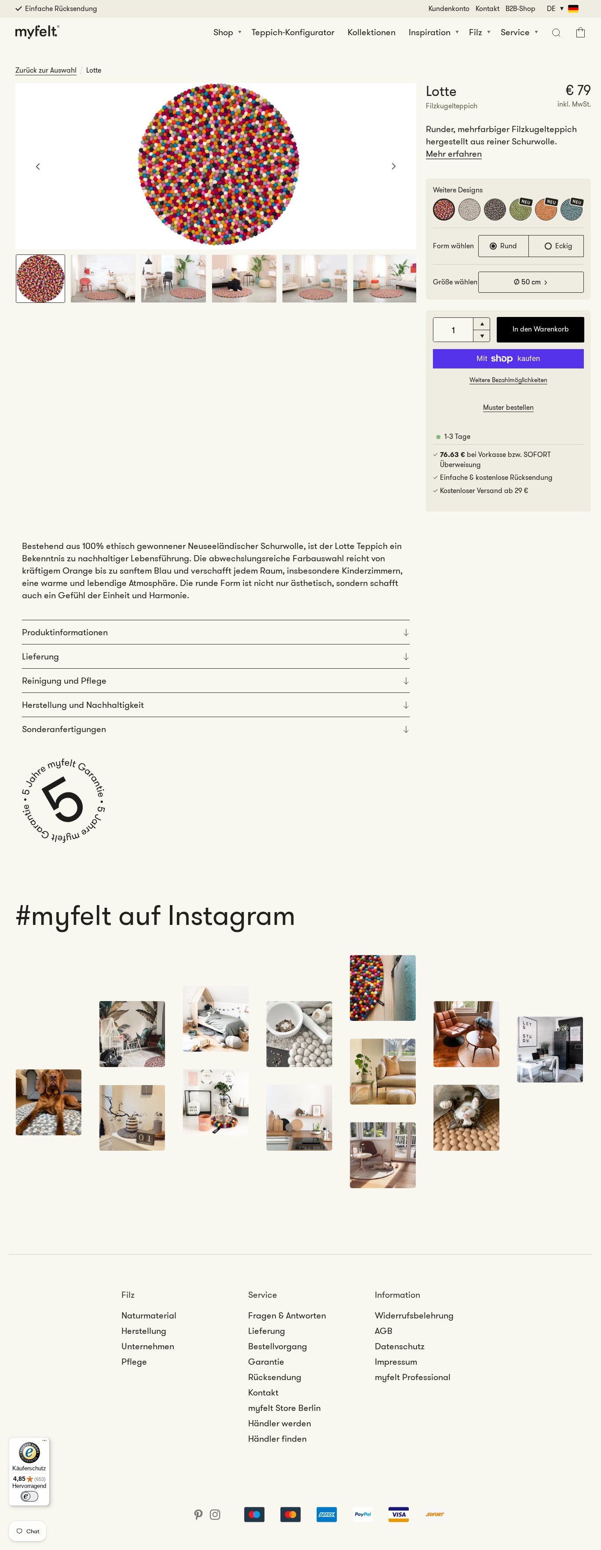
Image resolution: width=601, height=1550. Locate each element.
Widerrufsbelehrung (414, 1315)
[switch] (29, 1496)
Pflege (134, 1361)
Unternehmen (147, 1346)
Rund (508, 246)
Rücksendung (274, 1377)
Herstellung (143, 1330)
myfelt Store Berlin (284, 1408)
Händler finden (277, 1438)
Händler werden (279, 1423)
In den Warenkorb (541, 329)
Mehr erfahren (454, 153)
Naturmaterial (148, 1315)
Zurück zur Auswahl (46, 70)
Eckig (563, 246)
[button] (555, 32)
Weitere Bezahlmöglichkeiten (508, 380)
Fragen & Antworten (287, 1315)
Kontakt (487, 9)
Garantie (266, 1361)
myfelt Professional (413, 1377)
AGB (383, 1330)
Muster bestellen (508, 407)
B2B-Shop (520, 9)
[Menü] (44, 1442)
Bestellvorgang (277, 1346)
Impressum (396, 1361)
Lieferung (266, 1330)
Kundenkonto (449, 9)
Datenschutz (400, 1346)
